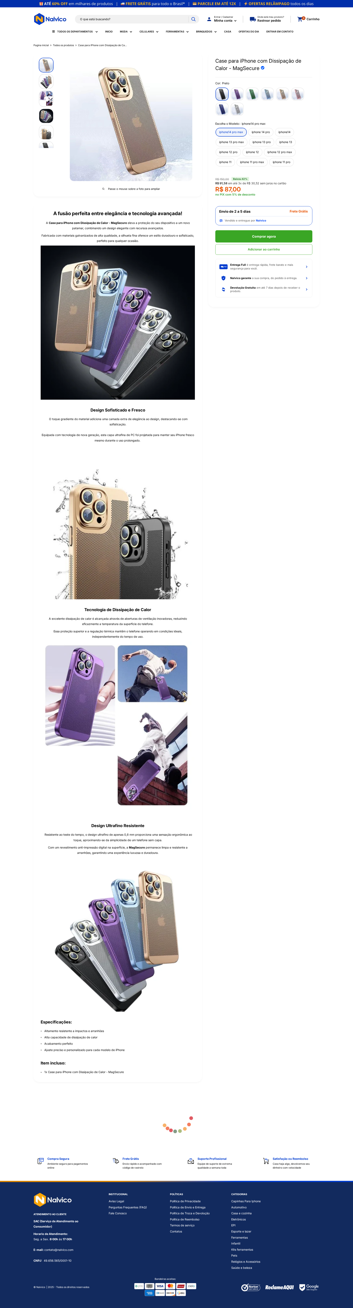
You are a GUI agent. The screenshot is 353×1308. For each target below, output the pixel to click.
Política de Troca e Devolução (190, 1213)
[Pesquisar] (193, 19)
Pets (234, 1255)
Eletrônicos (238, 1219)
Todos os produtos (63, 45)
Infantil (235, 1243)
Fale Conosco (118, 1213)
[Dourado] (282, 94)
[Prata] (237, 109)
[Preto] (222, 94)
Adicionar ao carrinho (264, 249)
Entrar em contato (279, 31)
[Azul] (267, 94)
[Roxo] (237, 94)
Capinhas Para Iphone (246, 1201)
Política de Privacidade (185, 1201)
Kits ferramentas (242, 1249)
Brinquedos (204, 31)
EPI (233, 1225)
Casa (227, 31)
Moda (124, 31)
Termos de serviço (182, 1225)
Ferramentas (175, 31)
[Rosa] (297, 94)
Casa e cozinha (241, 1213)
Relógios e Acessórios (245, 1261)
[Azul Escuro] (222, 109)
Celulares (147, 31)
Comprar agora (264, 236)
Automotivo (239, 1207)
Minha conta (223, 20)
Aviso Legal (116, 1201)
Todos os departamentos (75, 31)
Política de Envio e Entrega (188, 1207)
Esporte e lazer (241, 1231)
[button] (264, 267)
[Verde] (252, 94)
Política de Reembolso (184, 1219)
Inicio (109, 31)
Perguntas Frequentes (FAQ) (128, 1207)
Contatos (176, 1231)
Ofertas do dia (249, 31)
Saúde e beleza (241, 1267)
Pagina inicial (41, 45)
